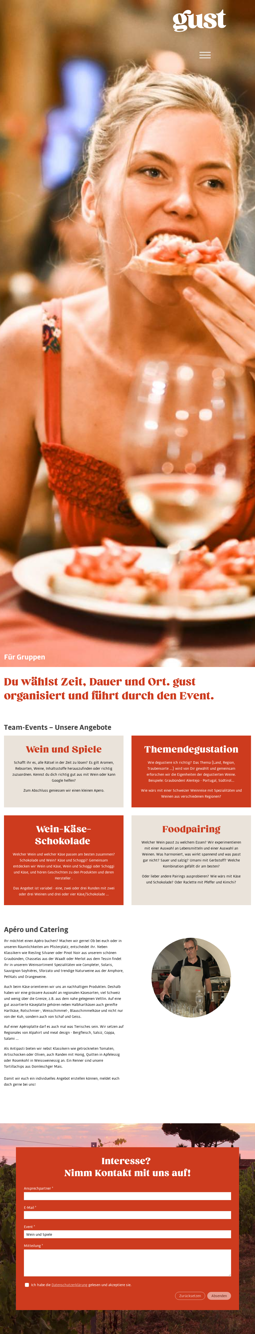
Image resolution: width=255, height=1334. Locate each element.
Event (29, 1227)
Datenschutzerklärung (69, 1285)
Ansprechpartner (38, 1188)
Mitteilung (33, 1246)
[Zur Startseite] (199, 21)
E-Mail (30, 1208)
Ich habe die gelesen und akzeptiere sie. (81, 1285)
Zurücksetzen (190, 1296)
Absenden (219, 1296)
